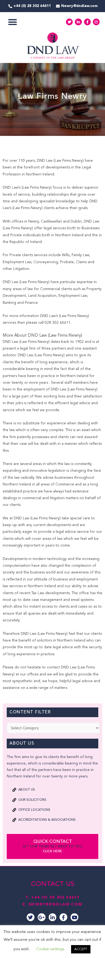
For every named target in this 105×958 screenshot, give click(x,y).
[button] (12, 22)
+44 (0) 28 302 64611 (55, 897)
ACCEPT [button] (80, 949)
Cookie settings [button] (50, 949)
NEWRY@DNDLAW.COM (55, 904)
